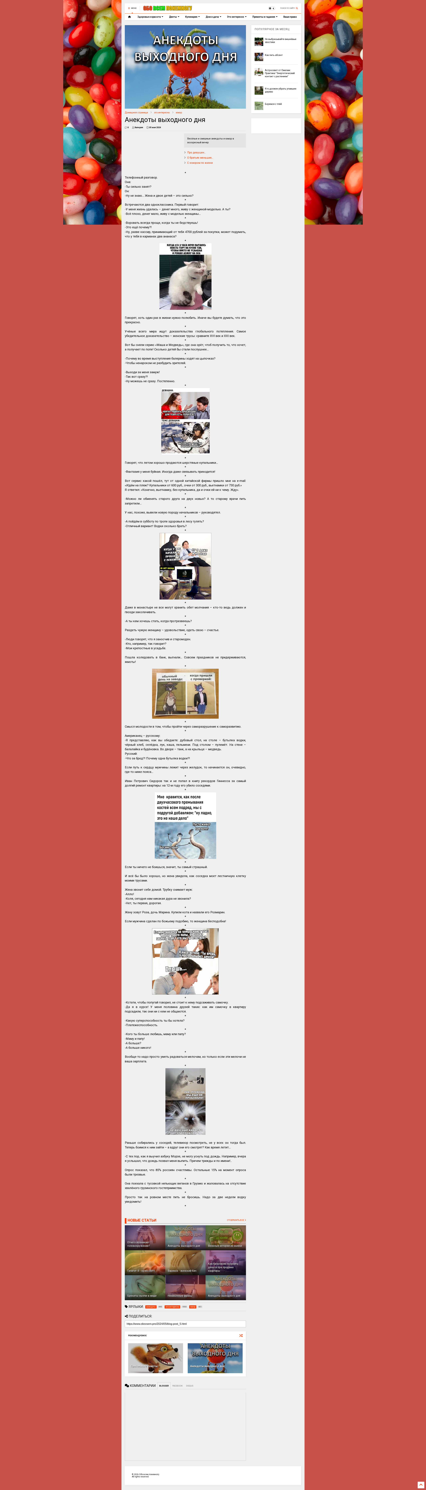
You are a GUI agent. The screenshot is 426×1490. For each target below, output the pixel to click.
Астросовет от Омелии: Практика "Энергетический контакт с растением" (280, 73)
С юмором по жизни (200, 162)
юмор (179, 112)
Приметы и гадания (263, 16)
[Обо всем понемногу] (167, 9)
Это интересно (235, 16)
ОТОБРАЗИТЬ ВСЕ (235, 1220)
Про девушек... (196, 152)
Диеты (173, 16)
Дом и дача (212, 16)
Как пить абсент (274, 55)
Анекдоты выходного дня (207, 1366)
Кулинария (191, 16)
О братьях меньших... (200, 157)
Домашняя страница (136, 112)
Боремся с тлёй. (273, 104)
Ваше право (290, 16)
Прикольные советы (144, 1366)
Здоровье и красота (149, 16)
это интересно (162, 112)
